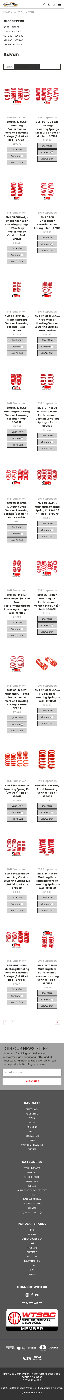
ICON (32, 1265)
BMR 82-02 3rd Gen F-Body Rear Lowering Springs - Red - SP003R (47, 695)
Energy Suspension (32, 1238)
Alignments (32, 1113)
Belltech (32, 1256)
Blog (32, 1122)
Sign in (25, 1144)
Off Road (32, 1172)
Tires (32, 1118)
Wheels (32, 1185)
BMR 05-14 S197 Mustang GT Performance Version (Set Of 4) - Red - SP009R (47, 602)
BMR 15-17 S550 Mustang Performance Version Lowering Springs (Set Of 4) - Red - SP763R (17, 131)
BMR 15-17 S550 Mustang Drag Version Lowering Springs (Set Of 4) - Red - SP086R (17, 510)
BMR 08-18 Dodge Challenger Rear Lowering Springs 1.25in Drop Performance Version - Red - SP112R (16, 228)
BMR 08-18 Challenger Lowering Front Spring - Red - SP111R (47, 223)
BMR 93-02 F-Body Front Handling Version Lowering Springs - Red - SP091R (17, 323)
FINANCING (32, 1127)
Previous (5, 1396)
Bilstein (32, 1234)
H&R (32, 1243)
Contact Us (32, 1135)
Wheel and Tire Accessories (32, 1190)
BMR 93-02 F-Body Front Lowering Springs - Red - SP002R (47, 791)
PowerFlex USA (32, 1261)
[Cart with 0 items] (53, 4)
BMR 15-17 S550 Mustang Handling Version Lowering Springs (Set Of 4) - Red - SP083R (17, 972)
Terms (32, 1140)
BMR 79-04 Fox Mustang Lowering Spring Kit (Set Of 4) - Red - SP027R (47, 508)
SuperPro (32, 1252)
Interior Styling (32, 1199)
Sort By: (9, 66)
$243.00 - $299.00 (13, 35)
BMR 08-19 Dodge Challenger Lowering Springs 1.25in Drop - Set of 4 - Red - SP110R (47, 129)
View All (32, 1274)
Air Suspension (32, 1177)
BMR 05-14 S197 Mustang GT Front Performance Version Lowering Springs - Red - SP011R (17, 699)
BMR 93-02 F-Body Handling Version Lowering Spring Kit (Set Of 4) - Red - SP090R (17, 881)
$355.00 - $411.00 (12, 44)
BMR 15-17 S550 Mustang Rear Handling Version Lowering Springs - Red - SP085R (47, 881)
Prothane (32, 1247)
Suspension (32, 1109)
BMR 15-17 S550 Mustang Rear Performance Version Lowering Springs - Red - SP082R (47, 974)
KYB (32, 1230)
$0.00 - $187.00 (11, 27)
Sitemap (32, 1149)
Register (38, 1144)
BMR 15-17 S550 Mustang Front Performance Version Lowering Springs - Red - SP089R (47, 417)
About (32, 1131)
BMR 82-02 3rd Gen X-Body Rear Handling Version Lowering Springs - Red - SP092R (47, 323)
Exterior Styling (32, 1203)
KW (32, 1270)
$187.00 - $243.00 (12, 31)
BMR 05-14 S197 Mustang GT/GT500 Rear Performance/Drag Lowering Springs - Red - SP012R (17, 604)
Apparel (32, 1208)
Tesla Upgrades (32, 1168)
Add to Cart (17, 162)
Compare (16, 156)
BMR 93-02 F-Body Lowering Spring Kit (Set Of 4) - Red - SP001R (17, 791)
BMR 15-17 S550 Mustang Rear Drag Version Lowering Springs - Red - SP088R (17, 415)
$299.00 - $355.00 (13, 40)
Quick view (16, 149)
